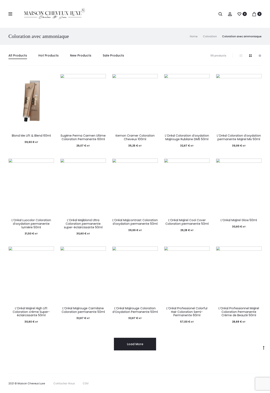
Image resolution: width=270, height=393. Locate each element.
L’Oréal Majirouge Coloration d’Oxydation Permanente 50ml (135, 310)
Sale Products (113, 55)
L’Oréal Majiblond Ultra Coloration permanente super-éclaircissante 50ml (83, 223)
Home (194, 36)
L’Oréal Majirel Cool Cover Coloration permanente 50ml (187, 222)
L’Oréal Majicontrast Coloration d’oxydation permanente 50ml (135, 222)
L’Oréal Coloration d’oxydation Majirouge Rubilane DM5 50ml (187, 137)
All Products (17, 55)
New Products (80, 55)
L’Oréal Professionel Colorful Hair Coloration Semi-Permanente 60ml (186, 312)
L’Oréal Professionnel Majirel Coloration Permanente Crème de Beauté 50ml (239, 312)
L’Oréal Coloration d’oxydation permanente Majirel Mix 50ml (239, 137)
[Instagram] (244, 383)
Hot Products (48, 55)
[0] (239, 14)
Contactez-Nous (64, 383)
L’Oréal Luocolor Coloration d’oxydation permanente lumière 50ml (31, 223)
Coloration (210, 36)
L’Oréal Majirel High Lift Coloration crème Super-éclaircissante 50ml (31, 312)
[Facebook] (235, 383)
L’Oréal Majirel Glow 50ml (239, 220)
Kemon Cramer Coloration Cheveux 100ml (135, 137)
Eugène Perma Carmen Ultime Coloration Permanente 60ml (83, 137)
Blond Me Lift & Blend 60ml (31, 135)
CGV (86, 383)
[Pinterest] (253, 383)
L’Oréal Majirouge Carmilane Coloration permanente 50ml (83, 310)
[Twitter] (225, 383)
